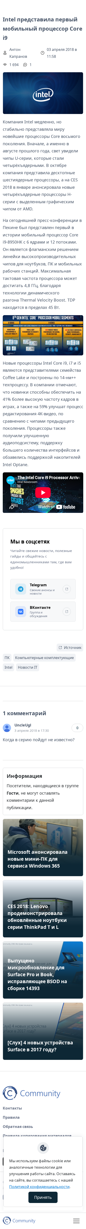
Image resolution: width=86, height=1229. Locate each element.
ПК (7, 657)
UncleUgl (22, 725)
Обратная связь (18, 1126)
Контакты (12, 1108)
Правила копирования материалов (37, 1135)
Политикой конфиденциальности (39, 1186)
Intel (8, 667)
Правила (11, 1117)
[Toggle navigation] (76, 1221)
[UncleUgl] (7, 728)
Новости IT (27, 667)
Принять (43, 1197)
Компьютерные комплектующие (44, 657)
